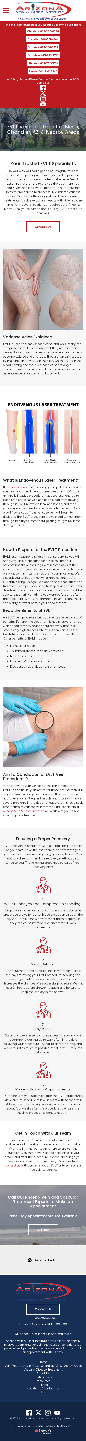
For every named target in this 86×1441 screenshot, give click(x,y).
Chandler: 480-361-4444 (43, 39)
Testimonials (43, 1377)
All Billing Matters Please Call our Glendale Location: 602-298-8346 (43, 81)
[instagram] (43, 99)
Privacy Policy (22, 1426)
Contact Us (43, 227)
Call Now (43, 1230)
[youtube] (43, 104)
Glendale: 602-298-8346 (43, 31)
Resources (43, 1381)
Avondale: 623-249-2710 (43, 55)
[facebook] (43, 87)
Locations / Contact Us (43, 1388)
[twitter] (43, 93)
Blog (43, 1392)
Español (43, 1385)
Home (43, 1362)
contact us (12, 1165)
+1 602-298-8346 (43, 1318)
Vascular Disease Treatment (43, 1369)
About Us (43, 1373)
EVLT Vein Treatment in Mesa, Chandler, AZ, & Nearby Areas (43, 129)
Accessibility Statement (58, 1426)
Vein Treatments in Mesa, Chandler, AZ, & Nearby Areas (43, 1366)
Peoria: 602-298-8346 (43, 71)
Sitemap (38, 1426)
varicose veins (15, 487)
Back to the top (46, 1260)
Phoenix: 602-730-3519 (43, 63)
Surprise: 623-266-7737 (43, 47)
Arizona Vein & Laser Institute (23, 811)
